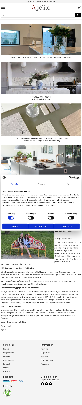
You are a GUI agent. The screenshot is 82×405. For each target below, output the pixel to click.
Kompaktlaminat (8, 353)
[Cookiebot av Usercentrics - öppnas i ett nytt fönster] (70, 177)
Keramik (6, 368)
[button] (3, 7)
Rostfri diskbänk (8, 360)
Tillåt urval (41, 226)
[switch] (31, 217)
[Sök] (78, 15)
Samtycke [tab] (14, 184)
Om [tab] (67, 184)
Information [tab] (41, 184)
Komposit (6, 364)
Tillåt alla (67, 226)
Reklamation (45, 364)
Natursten (6, 356)
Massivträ (6, 372)
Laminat (6, 349)
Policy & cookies (47, 360)
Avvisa (15, 226)
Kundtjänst (44, 349)
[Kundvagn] (79, 8)
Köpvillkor (44, 356)
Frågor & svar (45, 353)
